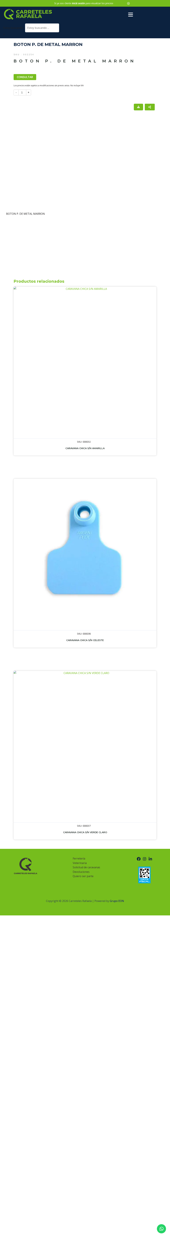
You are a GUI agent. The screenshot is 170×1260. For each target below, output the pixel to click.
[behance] (150, 859)
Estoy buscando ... (14, 28)
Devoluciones (81, 872)
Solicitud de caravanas (86, 867)
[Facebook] (139, 859)
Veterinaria (80, 863)
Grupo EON (117, 901)
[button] (128, 3)
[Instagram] (144, 859)
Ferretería (79, 858)
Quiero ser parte (83, 876)
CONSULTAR (25, 77)
